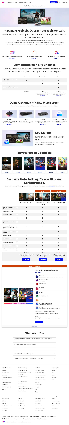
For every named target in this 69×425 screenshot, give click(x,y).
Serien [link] (53, 375)
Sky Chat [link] (53, 398)
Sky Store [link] (20, 401)
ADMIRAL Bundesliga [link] (39, 370)
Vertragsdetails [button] (42, 95)
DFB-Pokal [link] (37, 382)
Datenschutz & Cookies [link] (24, 416)
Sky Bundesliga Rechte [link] (39, 398)
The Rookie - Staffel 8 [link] (22, 376)
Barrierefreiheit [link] (43, 416)
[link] (3, 2)
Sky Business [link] (21, 405)
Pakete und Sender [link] (56, 403)
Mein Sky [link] (53, 370)
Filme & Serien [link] (11, 2)
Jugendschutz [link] (5, 408)
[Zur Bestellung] (18, 296)
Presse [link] (3, 403)
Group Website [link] (5, 398)
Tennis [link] (36, 391)
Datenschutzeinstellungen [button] (34, 416)
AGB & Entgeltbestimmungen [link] (7, 418)
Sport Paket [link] (4, 375)
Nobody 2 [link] (20, 383)
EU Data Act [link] (4, 410)
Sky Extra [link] (4, 389)
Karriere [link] (3, 401)
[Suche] (60, 2)
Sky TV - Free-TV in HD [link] (6, 387)
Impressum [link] (4, 416)
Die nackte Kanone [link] (22, 390)
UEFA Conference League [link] (40, 379)
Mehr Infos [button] (11, 58)
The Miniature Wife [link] (22, 386)
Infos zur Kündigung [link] (56, 401)
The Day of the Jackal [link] (22, 381)
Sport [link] (16, 2)
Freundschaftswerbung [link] (6, 382)
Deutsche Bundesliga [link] (39, 372)
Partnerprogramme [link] (39, 410)
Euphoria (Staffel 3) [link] (22, 370)
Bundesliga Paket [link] (5, 372)
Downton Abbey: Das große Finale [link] (25, 388)
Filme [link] (53, 372)
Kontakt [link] (8, 416)
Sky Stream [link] (54, 377)
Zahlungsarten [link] (16, 418)
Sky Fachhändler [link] (55, 408)
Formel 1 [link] (37, 387)
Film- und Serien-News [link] (39, 408)
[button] (7, 165)
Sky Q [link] (53, 379)
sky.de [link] (21, 418)
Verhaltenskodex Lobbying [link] (7, 405)
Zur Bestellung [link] (26, 259)
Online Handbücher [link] (56, 405)
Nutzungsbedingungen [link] (51, 416)
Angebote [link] (53, 2)
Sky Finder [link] (20, 408)
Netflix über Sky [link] (38, 401)
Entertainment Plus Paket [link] (7, 377)
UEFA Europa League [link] (39, 377)
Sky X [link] (19, 398)
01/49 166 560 (52, 186)
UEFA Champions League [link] (40, 375)
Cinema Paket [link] (4, 379)
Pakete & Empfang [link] (22, 2)
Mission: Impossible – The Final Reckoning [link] (24, 373)
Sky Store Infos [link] (5, 384)
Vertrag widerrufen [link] (39, 405)
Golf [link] (36, 389)
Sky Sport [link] (20, 403)
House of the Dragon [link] (22, 379)
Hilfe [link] (30, 2)
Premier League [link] (38, 384)
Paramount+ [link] (37, 403)
